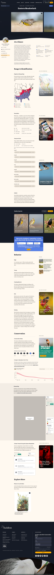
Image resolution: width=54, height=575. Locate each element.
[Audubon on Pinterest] (47, 556)
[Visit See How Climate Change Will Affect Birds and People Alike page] (46, 456)
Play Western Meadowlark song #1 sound (27, 215)
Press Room (14, 537)
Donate (51, 2)
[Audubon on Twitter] (40, 556)
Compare (44, 211)
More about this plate (18, 513)
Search (43, 2)
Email (36, 537)
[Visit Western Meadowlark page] (21, 223)
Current (48, 402)
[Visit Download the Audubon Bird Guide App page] (46, 129)
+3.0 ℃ (19, 454)
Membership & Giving (39, 2)
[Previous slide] (1, 22)
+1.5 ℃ (52, 402)
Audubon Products (24, 535)
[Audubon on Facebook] (38, 556)
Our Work (18, 2)
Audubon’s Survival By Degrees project (24, 393)
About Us (22, 2)
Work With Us (14, 534)
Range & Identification (6, 49)
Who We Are (4, 534)
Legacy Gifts (23, 538)
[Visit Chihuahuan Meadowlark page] (36, 223)
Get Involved (32, 2)
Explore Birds (27, 2)
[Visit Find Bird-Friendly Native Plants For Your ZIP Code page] (46, 303)
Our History (4, 535)
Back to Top (4, 57)
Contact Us (13, 538)
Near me (47, 2)
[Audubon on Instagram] (36, 556)
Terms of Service (37, 547)
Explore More (4, 55)
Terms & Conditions (44, 550)
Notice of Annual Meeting (6, 539)
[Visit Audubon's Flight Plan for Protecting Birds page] (46, 173)
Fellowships (14, 535)
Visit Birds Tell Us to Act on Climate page (46, 348)
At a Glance (4, 47)
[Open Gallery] (41, 13)
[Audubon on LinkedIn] (42, 556)
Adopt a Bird (50, 211)
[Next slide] (53, 22)
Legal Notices (13, 550)
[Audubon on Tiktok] (45, 556)
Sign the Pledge (43, 355)
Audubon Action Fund (6, 542)
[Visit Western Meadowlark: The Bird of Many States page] (46, 272)
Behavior (3, 51)
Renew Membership (24, 540)
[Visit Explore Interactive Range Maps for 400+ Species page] (46, 84)
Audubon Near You (24, 534)
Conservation (4, 53)
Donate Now (23, 537)
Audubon (3, 2)
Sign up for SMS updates (15, 540)
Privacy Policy (17, 550)
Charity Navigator (4, 546)
